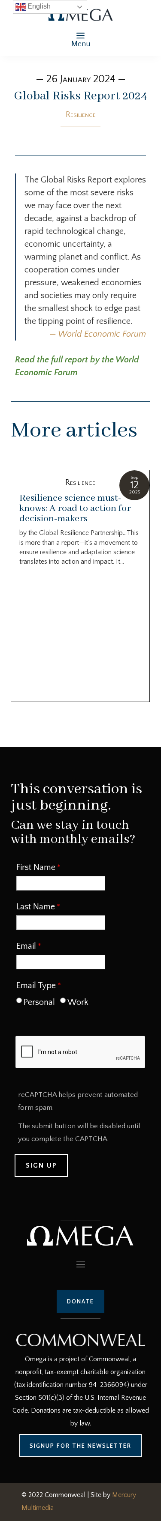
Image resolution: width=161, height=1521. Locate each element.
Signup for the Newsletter (80, 1445)
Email (26, 946)
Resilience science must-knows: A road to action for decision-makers (75, 508)
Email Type (36, 985)
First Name (35, 867)
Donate (80, 1301)
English (38, 6)
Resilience (81, 115)
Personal (39, 1002)
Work (77, 1002)
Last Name (35, 906)
